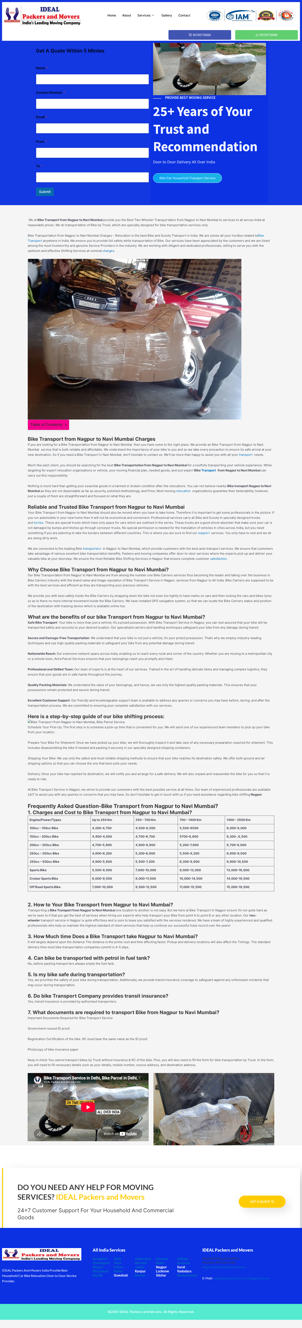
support (204, 533)
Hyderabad (143, 1259)
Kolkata (182, 1259)
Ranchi (140, 1275)
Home (111, 15)
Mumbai (141, 1263)
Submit (45, 192)
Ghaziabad (100, 1271)
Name (42, 68)
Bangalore (100, 1259)
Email (41, 117)
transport (246, 455)
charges (108, 251)
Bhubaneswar (187, 1275)
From (41, 142)
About (126, 15)
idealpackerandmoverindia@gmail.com (241, 1278)
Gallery (166, 15)
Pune (117, 1263)
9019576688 (202, 35)
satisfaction (218, 559)
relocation (184, 491)
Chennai (162, 1259)
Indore (118, 1267)
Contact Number (50, 93)
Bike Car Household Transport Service (187, 178)
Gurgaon (183, 1263)
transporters (93, 549)
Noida (160, 1263)
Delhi (117, 1259)
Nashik (98, 1275)
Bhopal (98, 1267)
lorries (38, 523)
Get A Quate (260, 1201)
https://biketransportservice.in (224, 1267)
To (39, 166)
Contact (184, 15)
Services (144, 15)
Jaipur (139, 1267)
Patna (118, 1271)
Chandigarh (101, 1263)
